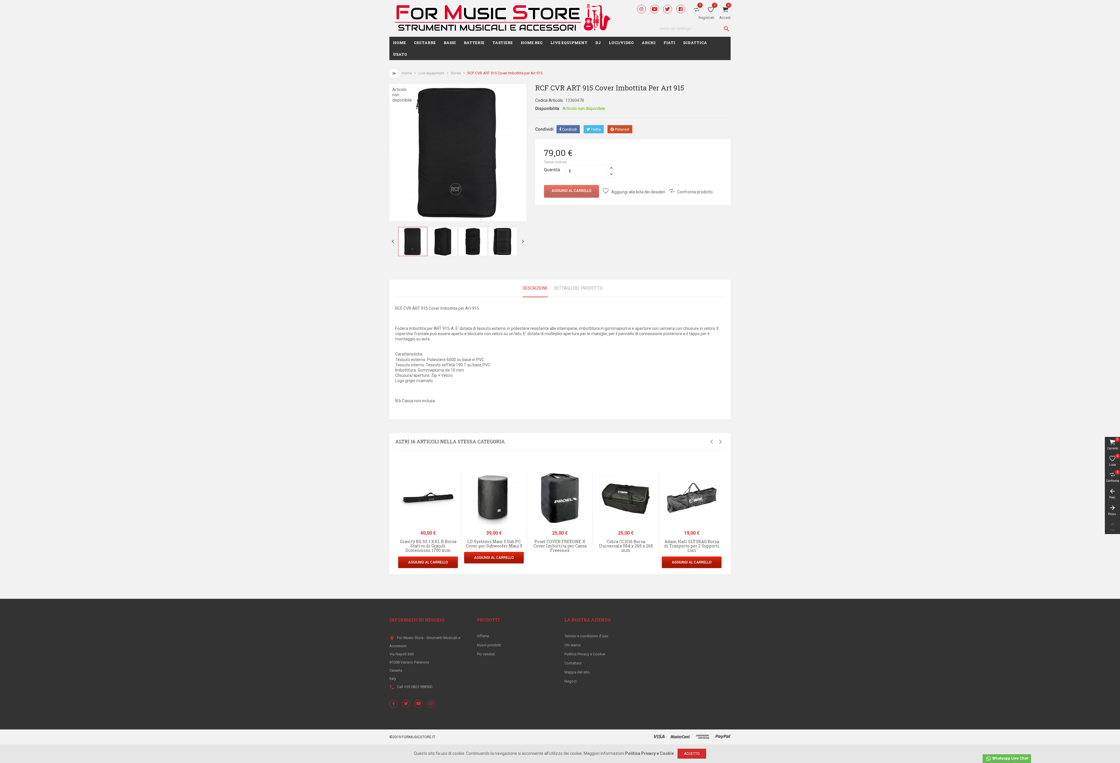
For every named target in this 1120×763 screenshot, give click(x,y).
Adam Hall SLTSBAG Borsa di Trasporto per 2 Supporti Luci (692, 546)
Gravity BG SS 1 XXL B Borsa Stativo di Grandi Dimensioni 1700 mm (428, 546)
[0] (711, 10)
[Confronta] (458, 501)
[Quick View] (458, 476)
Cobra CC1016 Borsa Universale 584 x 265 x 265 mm (626, 546)
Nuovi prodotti (489, 645)
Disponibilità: (547, 108)
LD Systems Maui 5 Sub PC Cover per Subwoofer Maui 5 (494, 544)
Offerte (483, 636)
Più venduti (486, 654)
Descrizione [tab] (535, 288)
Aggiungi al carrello (572, 191)
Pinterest (621, 129)
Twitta (595, 129)
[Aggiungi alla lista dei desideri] (458, 488)
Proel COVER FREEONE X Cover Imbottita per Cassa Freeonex (560, 546)
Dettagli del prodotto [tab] (578, 288)
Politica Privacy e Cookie (584, 654)
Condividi (569, 129)
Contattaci (573, 663)
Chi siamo (572, 645)
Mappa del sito (577, 672)
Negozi (570, 681)
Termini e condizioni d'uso (586, 636)
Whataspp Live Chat (1009, 758)
